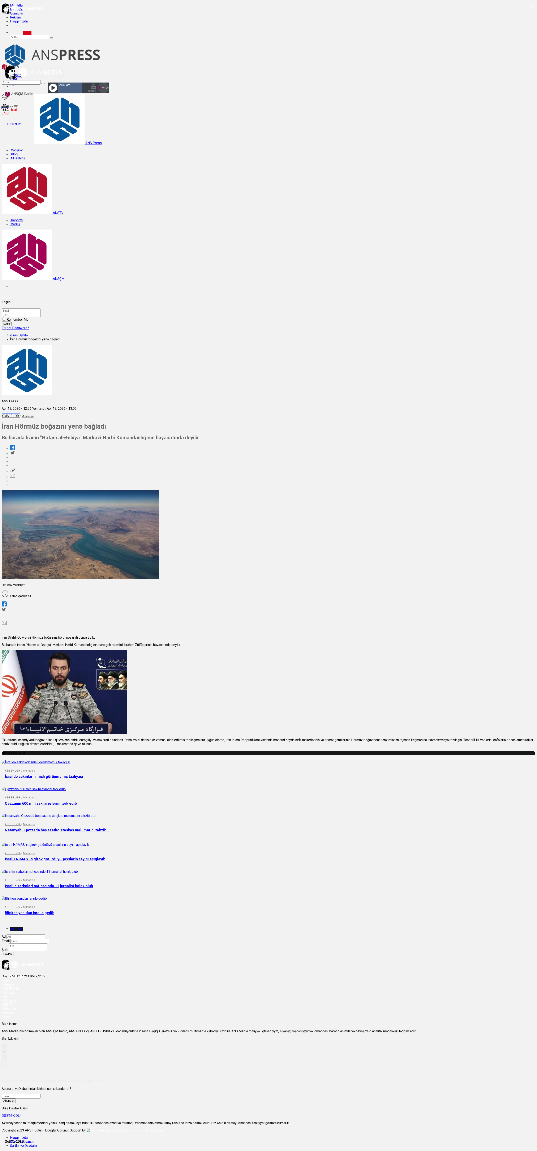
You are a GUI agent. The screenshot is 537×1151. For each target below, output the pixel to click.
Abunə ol (8, 1100)
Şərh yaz (16, 929)
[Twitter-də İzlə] (4, 1053)
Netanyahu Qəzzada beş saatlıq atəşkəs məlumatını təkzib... (57, 830)
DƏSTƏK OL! (11, 1116)
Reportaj (16, 220)
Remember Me (18, 320)
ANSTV (57, 213)
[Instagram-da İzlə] (4, 1066)
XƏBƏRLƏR (11, 416)
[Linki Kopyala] (12, 471)
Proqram (10, 1013)
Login (6, 323)
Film (7, 1016)
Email (6, 941)
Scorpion (156, 1130)
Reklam (15, 17)
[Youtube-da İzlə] (4, 1060)
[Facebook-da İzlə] (4, 1048)
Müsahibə (17, 158)
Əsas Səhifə (19, 335)
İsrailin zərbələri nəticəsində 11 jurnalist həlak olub (49, 886)
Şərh (5, 950)
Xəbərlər (16, 150)
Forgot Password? (15, 328)
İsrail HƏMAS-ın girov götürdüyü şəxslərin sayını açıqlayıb (55, 859)
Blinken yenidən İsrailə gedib (29, 913)
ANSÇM (58, 279)
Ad (4, 936)
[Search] (27, 33)
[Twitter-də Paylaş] (12, 454)
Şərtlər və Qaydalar (23, 1146)
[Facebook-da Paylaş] (12, 449)
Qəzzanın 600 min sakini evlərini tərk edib (41, 803)
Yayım (8, 981)
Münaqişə (28, 416)
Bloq (14, 154)
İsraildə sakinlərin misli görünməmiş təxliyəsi (44, 776)
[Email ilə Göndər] (12, 477)
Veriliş (15, 224)
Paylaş (7, 953)
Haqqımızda (19, 21)
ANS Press (93, 143)
